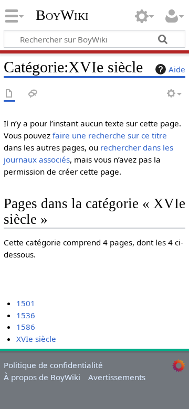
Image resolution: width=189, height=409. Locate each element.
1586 (25, 326)
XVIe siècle (36, 338)
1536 (25, 315)
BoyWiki (62, 15)
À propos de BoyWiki (42, 377)
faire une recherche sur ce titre (109, 135)
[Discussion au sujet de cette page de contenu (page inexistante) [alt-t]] (33, 94)
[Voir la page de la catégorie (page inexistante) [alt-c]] (9, 94)
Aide (177, 69)
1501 (25, 303)
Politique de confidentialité (53, 365)
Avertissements (116, 377)
